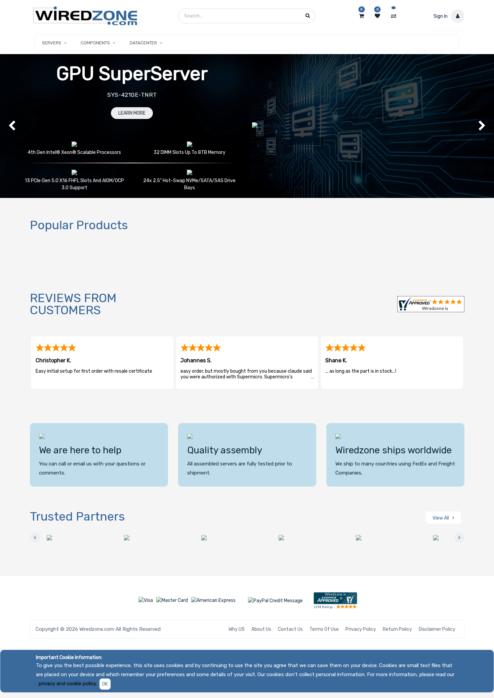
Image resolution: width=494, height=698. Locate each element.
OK (105, 684)
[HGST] (144, 537)
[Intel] (221, 537)
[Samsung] (376, 537)
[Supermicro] (453, 537)
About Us (261, 629)
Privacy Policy (360, 629)
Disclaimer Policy (437, 629)
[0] (361, 16)
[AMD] (67, 537)
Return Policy (397, 629)
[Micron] (299, 537)
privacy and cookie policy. (68, 684)
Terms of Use (324, 629)
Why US (237, 629)
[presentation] (35, 538)
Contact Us (290, 629)
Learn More (132, 113)
